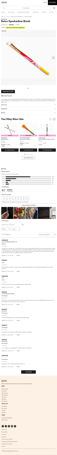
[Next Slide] (53, 57)
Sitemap (4, 412)
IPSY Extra (4, 391)
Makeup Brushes (28, 16)
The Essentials (36, 12)
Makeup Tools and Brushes (17, 16)
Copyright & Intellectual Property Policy (9, 441)
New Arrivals (11, 12)
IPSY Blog (4, 399)
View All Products (28, 158)
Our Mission (4, 406)
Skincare (51, 12)
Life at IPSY (4, 408)
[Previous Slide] (50, 119)
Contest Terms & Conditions (7, 439)
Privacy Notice (5, 432)
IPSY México (4, 401)
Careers (3, 410)
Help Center (5, 419)
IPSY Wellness (5, 395)
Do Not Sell (4, 434)
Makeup (44, 12)
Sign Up (30, 383)
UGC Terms (4, 436)
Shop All (3, 12)
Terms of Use (4, 429)
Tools (8, 16)
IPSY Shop (4, 397)
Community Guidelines (7, 417)
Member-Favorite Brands (23, 12)
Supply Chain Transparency (7, 443)
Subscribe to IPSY (8, 91)
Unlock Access (11, 150)
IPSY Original (5, 393)
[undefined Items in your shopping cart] (54, 8)
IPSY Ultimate (5, 389)
